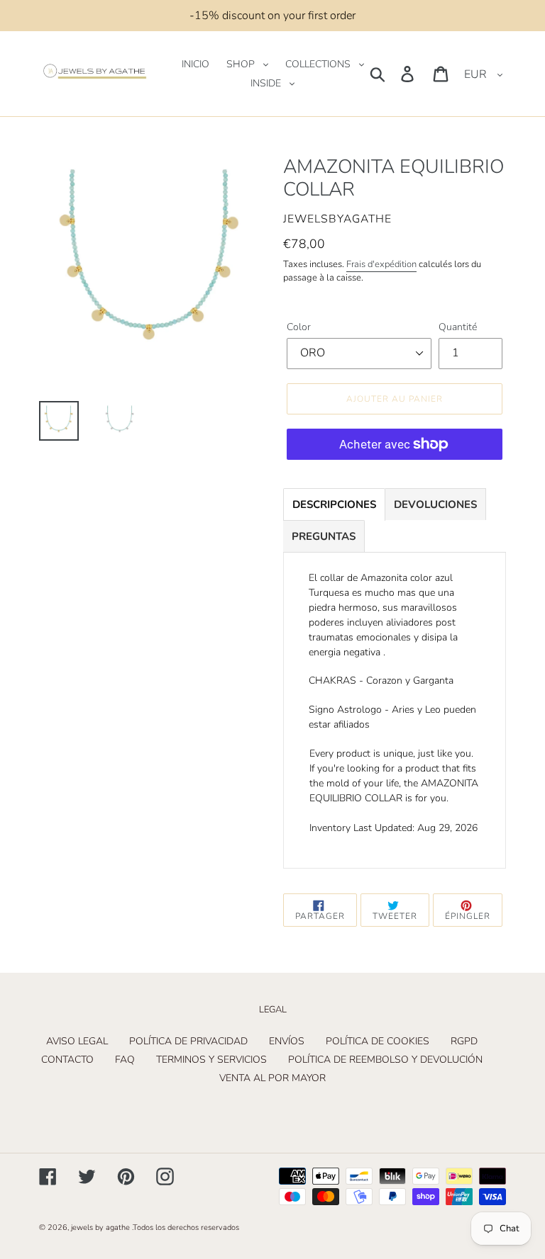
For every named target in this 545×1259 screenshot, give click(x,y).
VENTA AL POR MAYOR (272, 1078)
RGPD (464, 1041)
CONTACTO (67, 1059)
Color (299, 327)
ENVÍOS (286, 1041)
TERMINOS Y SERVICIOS (211, 1059)
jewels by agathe (100, 1227)
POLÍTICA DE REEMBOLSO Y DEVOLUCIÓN (385, 1059)
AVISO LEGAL (77, 1041)
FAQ (125, 1059)
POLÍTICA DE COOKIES (377, 1041)
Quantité (458, 327)
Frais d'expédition (381, 264)
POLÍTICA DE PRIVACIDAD (188, 1041)
